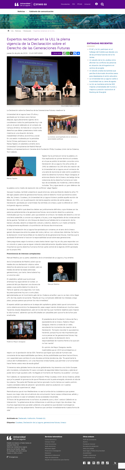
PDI (73, 4)
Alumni (85, 442)
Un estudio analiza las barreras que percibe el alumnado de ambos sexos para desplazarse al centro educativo (103, 73)
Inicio (8, 30)
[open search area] (102, 4)
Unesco (63, 423)
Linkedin (103, 462)
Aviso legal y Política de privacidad (94, 451)
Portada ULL (41, 418)
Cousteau (19, 423)
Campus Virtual (50, 442)
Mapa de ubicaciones (51, 457)
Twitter (90, 462)
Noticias (21, 11)
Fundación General (89, 444)
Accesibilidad (87, 453)
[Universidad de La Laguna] (40, 4)
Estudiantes (65, 4)
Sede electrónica (50, 446)
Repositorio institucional (52, 455)
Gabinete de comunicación (41, 11)
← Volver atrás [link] (56, 53)
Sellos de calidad (88, 448)
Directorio (48, 453)
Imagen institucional (89, 455)
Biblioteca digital (50, 448)
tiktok (108, 462)
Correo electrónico (51, 439)
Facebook (85, 462)
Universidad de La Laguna (16, 438)
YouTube (99, 462)
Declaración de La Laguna (33, 423)
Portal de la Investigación (53, 451)
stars (21, 463)
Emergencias (13, 457)
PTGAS (79, 4)
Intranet (87, 4)
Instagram (94, 462)
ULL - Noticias (16, 31)
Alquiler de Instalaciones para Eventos (57, 460)
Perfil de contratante (89, 439)
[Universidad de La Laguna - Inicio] (23, 4)
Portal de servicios (50, 444)
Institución (31, 418)
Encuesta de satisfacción (90, 446)
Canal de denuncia (89, 457)
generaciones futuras (52, 423)
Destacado (27, 31)
